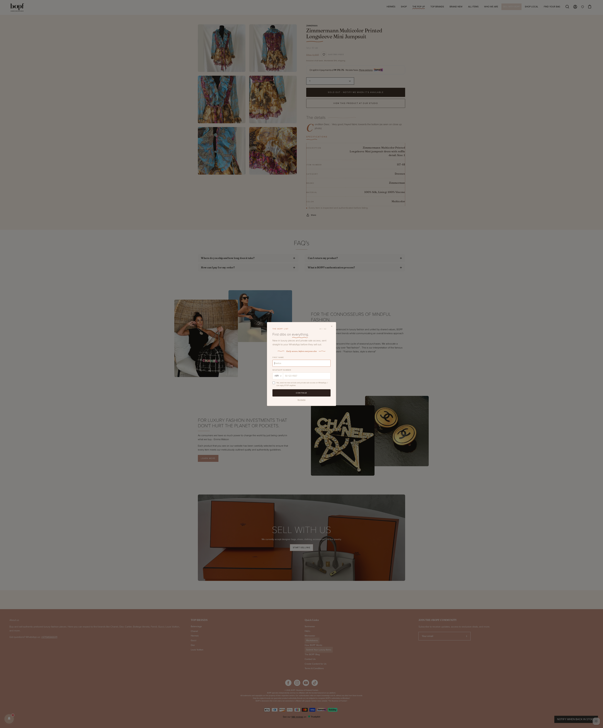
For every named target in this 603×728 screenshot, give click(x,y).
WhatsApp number (281, 370)
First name (278, 357)
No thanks (301, 400)
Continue (301, 393)
